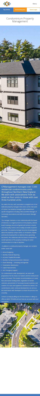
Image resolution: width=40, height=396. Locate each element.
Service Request (20, 9)
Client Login (33, 9)
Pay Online (6, 9)
